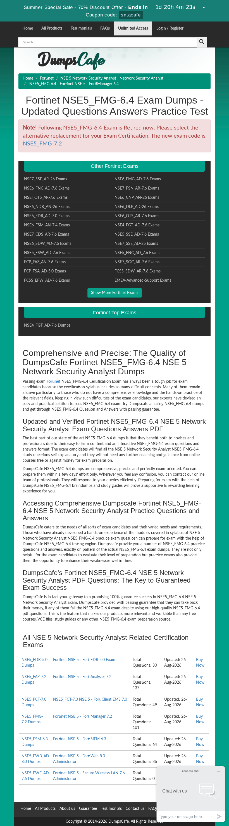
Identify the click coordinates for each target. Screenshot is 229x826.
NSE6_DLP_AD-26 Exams (137, 207)
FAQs (105, 28)
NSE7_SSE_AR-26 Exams (45, 179)
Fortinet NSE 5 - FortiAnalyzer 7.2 (82, 677)
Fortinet (47, 78)
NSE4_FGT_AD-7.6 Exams (137, 225)
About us (67, 809)
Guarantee (88, 809)
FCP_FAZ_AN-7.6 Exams (45, 262)
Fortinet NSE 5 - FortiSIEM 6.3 (79, 739)
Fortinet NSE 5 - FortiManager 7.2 (82, 717)
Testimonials (81, 28)
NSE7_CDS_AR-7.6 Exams (46, 234)
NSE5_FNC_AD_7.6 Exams (137, 253)
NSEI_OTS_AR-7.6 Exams (46, 198)
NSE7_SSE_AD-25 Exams (136, 244)
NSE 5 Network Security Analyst (88, 78)
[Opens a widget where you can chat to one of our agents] (190, 794)
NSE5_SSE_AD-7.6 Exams (137, 234)
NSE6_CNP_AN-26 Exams (137, 198)
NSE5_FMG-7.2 (42, 144)
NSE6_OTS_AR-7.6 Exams (137, 216)
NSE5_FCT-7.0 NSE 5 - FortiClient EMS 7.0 (90, 699)
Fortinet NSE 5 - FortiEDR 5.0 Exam (84, 660)
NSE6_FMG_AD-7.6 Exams (138, 179)
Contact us (135, 809)
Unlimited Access (133, 28)
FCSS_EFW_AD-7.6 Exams (47, 280)
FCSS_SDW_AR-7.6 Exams (138, 271)
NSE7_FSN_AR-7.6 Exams (137, 188)
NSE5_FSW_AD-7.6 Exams (47, 253)
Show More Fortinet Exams (114, 293)
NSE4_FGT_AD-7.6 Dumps (47, 325)
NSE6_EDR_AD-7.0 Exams (47, 216)
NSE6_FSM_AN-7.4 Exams (47, 225)
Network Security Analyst (141, 78)
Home (27, 28)
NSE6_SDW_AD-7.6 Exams (47, 244)
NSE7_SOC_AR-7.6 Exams (137, 262)
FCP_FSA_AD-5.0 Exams (45, 271)
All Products (51, 28)
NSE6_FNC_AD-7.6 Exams (47, 188)
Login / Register (169, 28)
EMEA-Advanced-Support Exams (143, 280)
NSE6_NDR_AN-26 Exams (47, 207)
